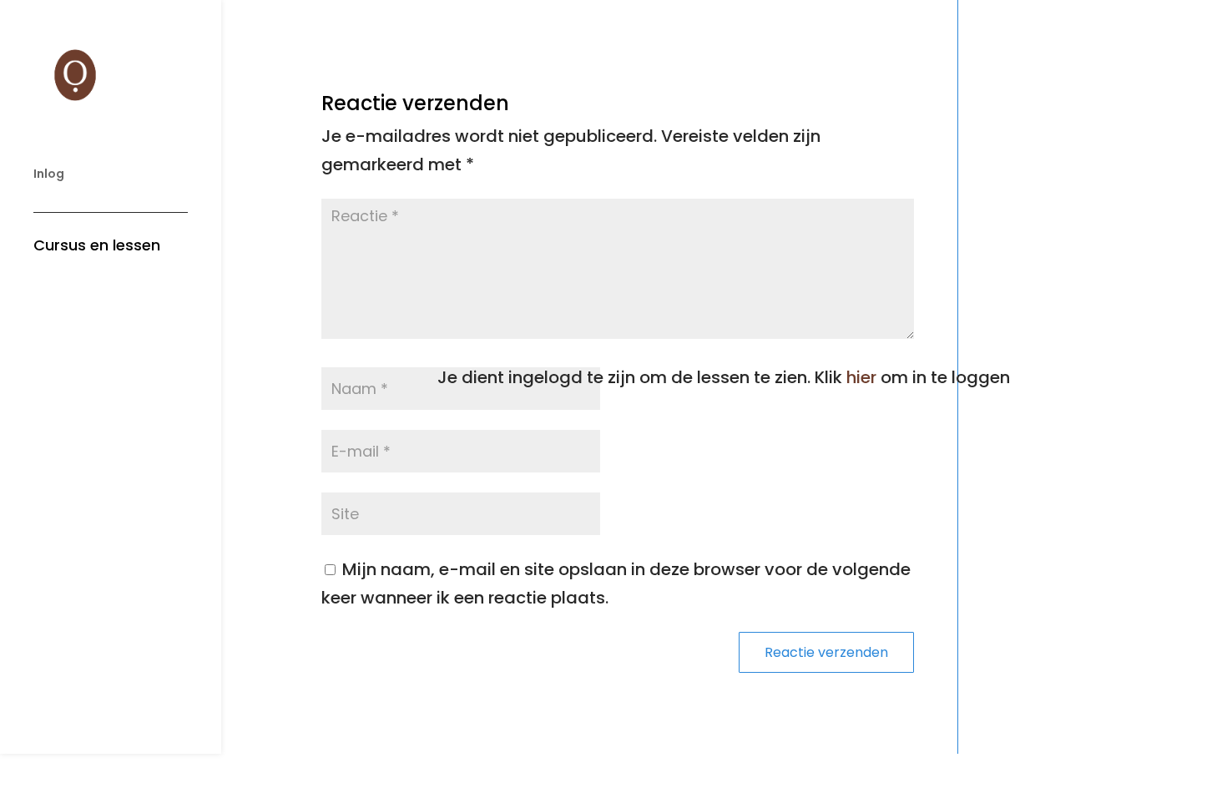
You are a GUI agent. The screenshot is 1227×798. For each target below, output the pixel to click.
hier (861, 377)
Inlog (48, 175)
